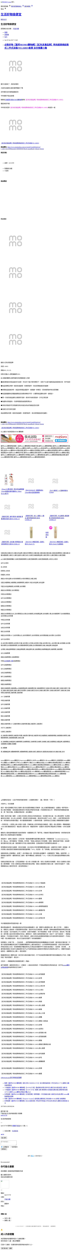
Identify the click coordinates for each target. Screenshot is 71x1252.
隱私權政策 (46, 1226)
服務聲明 (53, 1226)
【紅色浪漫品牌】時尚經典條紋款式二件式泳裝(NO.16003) (20, 143)
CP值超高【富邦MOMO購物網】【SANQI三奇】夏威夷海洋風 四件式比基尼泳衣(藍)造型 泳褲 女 (35, 1087)
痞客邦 (14, 1126)
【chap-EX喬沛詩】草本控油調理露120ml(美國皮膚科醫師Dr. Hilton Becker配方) (12, 491)
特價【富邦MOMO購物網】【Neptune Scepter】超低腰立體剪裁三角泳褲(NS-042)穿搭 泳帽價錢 (35, 1098)
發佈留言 (3, 1149)
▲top (2, 1134)
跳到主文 (4, 19)
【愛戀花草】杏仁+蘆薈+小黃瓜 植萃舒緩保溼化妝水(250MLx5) (34, 518)
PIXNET (22, 1226)
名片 (5, 37)
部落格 (6, 34)
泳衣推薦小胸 (8, 661)
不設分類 (16, 28)
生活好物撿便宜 (11, 14)
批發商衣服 (47, 535)
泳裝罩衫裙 (9, 100)
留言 (18, 1126)
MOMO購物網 (17, 100)
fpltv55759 (4, 1115)
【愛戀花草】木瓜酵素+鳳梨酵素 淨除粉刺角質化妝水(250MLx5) (59, 518)
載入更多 (3, 1138)
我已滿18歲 (4, 1248)
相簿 (5, 32)
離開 (10, 1248)
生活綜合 (15, 1131)
